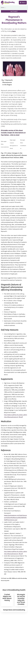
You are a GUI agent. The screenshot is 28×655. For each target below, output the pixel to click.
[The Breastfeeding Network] (7, 3)
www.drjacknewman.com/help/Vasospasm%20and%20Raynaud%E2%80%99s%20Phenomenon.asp (15, 517)
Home (2, 7)
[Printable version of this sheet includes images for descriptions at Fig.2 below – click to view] (13, 132)
